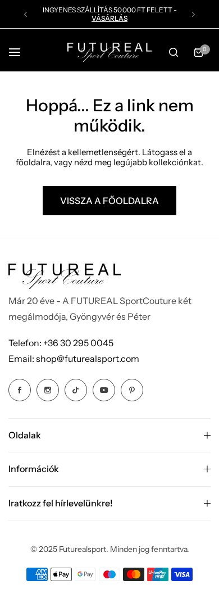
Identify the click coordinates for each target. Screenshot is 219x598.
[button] (25, 14)
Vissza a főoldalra (109, 200)
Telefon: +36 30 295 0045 (60, 342)
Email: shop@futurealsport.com (73, 358)
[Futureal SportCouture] (109, 52)
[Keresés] (173, 52)
